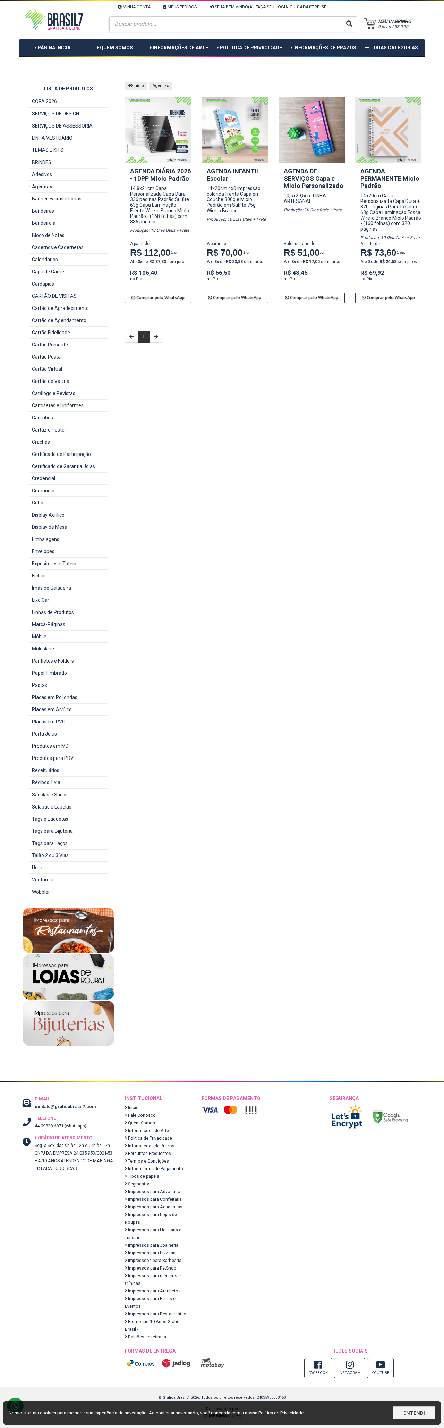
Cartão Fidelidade (51, 332)
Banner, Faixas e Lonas (57, 199)
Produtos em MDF (51, 746)
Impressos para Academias (154, 1206)
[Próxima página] (155, 337)
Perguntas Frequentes (149, 1153)
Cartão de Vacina (50, 381)
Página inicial (55, 47)
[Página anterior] (131, 337)
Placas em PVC (48, 721)
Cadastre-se (311, 7)
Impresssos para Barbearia (154, 1260)
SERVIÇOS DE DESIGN (55, 113)
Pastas (39, 685)
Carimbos (42, 417)
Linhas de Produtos (53, 612)
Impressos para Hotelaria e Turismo (153, 1233)
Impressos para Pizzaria (151, 1252)
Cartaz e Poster (49, 430)
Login (282, 7)
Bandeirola (44, 223)
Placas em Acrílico (52, 709)
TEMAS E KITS (47, 150)
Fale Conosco (141, 1115)
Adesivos (42, 174)
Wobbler (41, 892)
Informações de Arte (180, 47)
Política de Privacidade (251, 47)
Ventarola (42, 880)
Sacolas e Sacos (50, 794)
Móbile (39, 636)
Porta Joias (44, 734)
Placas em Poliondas (54, 697)
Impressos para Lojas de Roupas (151, 1218)
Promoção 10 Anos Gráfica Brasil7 (153, 1325)
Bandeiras (43, 211)
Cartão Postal (47, 357)
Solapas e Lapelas (51, 807)
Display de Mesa (49, 527)
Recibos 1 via (46, 782)
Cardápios (43, 284)
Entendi (414, 1413)
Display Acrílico (48, 515)
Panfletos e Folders (53, 661)
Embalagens (45, 539)
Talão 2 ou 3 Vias (50, 855)
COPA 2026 (44, 101)
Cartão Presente (50, 344)
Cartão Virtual (47, 369)
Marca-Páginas (48, 624)
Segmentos (139, 1184)
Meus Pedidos (181, 7)
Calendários (45, 259)
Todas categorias (393, 47)
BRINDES (41, 162)
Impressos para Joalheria (152, 1245)
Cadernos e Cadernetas (58, 247)
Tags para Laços (50, 843)
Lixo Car (40, 600)
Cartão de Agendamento (59, 320)
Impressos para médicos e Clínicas (153, 1279)
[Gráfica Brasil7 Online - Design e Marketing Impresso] (54, 38)
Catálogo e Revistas (53, 393)
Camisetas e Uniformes (58, 405)
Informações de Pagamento (155, 1168)
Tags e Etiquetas (50, 819)
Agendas (42, 186)
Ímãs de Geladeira (51, 588)
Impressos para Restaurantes (156, 1313)
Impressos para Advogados (155, 1191)
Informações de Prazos (324, 47)
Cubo (37, 503)
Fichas (39, 575)
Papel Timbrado (49, 673)
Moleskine (43, 648)
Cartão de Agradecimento (60, 308)
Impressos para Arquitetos (154, 1291)
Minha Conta (136, 7)
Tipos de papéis (143, 1176)
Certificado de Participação (61, 454)
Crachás (41, 442)
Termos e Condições (148, 1161)
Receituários (45, 770)
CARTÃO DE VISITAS (54, 296)
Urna (37, 867)
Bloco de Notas (48, 235)
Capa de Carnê (48, 271)
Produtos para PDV (53, 758)
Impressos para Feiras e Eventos (150, 1302)
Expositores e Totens (55, 563)
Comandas (44, 490)
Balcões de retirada (146, 1336)
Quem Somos (116, 47)
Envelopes (43, 551)
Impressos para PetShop (151, 1268)
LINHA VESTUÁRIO (52, 138)
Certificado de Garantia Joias (63, 466)
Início (138, 85)
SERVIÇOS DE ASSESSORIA (62, 126)
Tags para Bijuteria (52, 831)
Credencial (43, 478)
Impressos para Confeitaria (154, 1199)
